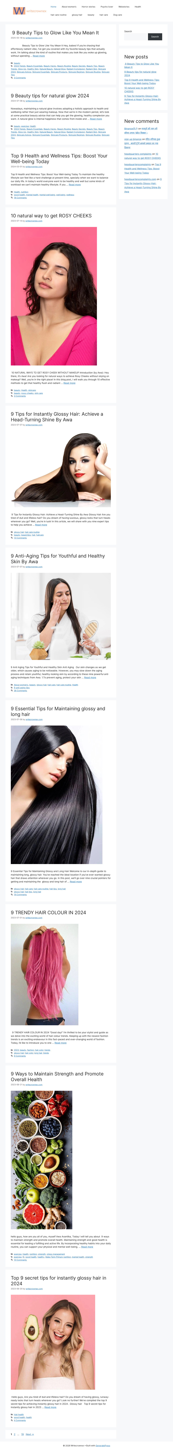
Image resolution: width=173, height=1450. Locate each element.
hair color (39, 1050)
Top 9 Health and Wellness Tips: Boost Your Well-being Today (142, 168)
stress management (56, 1254)
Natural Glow (60, 69)
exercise (25, 126)
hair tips (53, 889)
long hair (62, 889)
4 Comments (20, 1420)
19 (22, 1434)
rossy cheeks (27, 393)
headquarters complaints (138, 154)
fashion (30, 1050)
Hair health (19, 1414)
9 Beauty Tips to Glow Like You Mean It (55, 32)
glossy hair (77, 15)
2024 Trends (20, 66)
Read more (39, 56)
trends (47, 1050)
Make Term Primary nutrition (58, 1257)
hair (33, 535)
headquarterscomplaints (137, 164)
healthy (41, 1257)
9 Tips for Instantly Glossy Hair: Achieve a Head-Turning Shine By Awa (57, 416)
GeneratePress (103, 1445)
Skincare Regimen (76, 72)
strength (42, 1254)
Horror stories (88, 6)
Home (53, 6)
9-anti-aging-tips (22, 687)
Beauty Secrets (79, 66)
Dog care (117, 15)
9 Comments (20, 1056)
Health (138, 6)
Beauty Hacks (50, 66)
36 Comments (20, 690)
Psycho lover (107, 6)
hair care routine (58, 15)
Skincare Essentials (41, 72)
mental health (32, 195)
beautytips (26, 535)
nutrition (24, 192)
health (29, 1417)
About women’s (69, 6)
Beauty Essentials (35, 66)
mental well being (47, 195)
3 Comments (20, 78)
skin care (39, 393)
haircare (40, 535)
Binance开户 (131, 128)
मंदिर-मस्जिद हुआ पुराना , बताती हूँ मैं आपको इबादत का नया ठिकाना (142, 143)
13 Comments (20, 538)
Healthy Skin (33, 69)
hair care (104, 15)
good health (19, 195)
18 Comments (20, 198)
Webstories (124, 6)
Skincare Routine (93, 72)
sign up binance (133, 139)
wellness (70, 195)
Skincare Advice (24, 72)
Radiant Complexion (76, 69)
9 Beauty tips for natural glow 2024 (50, 95)
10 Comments (20, 1260)
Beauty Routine (64, 66)
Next (30, 1434)
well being (60, 195)
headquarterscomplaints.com (140, 179)
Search (128, 31)
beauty (91, 15)
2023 (16, 1050)
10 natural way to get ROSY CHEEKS (51, 215)
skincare (32, 390)
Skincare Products (59, 72)
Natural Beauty (46, 69)
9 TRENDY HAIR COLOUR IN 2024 (48, 912)
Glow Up (22, 69)
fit (23, 1257)
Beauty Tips (92, 66)
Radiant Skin (91, 69)
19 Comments (20, 894)
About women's (21, 685)
